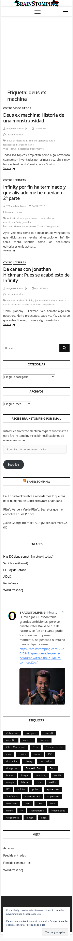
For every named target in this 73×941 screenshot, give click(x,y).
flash (52, 768)
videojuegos (58, 810)
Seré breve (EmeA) (15, 563)
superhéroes (29, 226)
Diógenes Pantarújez (17, 128)
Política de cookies (35, 924)
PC (8, 789)
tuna (52, 803)
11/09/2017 (41, 128)
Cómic (7, 108)
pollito (21, 789)
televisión (11, 803)
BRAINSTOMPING (38, 481)
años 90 (27, 740)
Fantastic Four (34, 768)
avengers (25, 218)
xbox (43, 817)
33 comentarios (14, 134)
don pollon (12, 768)
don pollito (46, 761)
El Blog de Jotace (14, 570)
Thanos (41, 226)
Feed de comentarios (17, 862)
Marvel (13, 148)
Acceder (8, 848)
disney (28, 761)
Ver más (14, 169)
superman (53, 796)
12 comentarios (14, 294)
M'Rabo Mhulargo (15, 206)
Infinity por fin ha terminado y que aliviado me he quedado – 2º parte (34, 192)
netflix (52, 782)
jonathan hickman (45, 300)
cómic (34, 218)
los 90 (57, 775)
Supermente (37, 148)
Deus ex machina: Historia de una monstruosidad (33, 117)
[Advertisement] (36, 46)
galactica (43, 140)
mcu (39, 782)
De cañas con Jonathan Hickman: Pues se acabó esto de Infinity (36, 274)
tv (21, 810)
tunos (9, 810)
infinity (17, 222)
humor (10, 775)
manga (10, 782)
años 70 (48, 732)
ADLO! (7, 576)
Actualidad (13, 218)
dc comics (11, 761)
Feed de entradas (14, 855)
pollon (35, 789)
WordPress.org (13, 590)
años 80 (10, 740)
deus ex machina (16, 140)
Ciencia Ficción (54, 747)
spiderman (53, 789)
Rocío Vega (10, 583)
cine (8, 754)
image (24, 775)
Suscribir (13, 464)
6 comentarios (14, 212)
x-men (30, 817)
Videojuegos (22, 108)
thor (27, 803)
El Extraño (32, 140)
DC (50, 754)
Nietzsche (23, 148)
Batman (44, 740)
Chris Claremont (15, 747)
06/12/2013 (38, 206)
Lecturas (19, 179)
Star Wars (12, 796)
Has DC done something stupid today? (28, 556)
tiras (40, 803)
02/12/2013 (41, 288)
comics (42, 218)
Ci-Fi (35, 747)
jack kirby (41, 775)
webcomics (12, 817)
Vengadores (52, 226)
